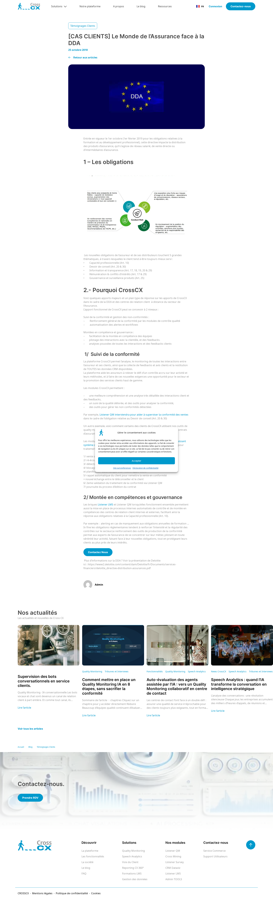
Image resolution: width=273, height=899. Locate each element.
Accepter (136, 460)
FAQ (84, 873)
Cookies (96, 893)
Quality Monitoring (133, 850)
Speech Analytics (132, 856)
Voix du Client (130, 862)
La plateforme (90, 850)
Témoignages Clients (46, 747)
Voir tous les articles (30, 728)
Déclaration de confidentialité (145, 468)
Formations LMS (132, 873)
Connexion (215, 6)
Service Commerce (214, 850)
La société (87, 862)
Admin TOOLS (173, 879)
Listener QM (172, 850)
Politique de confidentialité (72, 893)
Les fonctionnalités (93, 856)
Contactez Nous (98, 552)
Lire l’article (24, 707)
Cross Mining (173, 856)
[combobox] (200, 6)
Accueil (21, 747)
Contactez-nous (241, 6)
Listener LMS (173, 873)
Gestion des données (134, 879)
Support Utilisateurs (215, 856)
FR (202, 6)
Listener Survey (174, 862)
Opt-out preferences (122, 468)
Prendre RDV (30, 797)
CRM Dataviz (172, 868)
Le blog (86, 868)
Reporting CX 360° (133, 868)
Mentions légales (42, 893)
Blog (30, 747)
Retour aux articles (85, 57)
